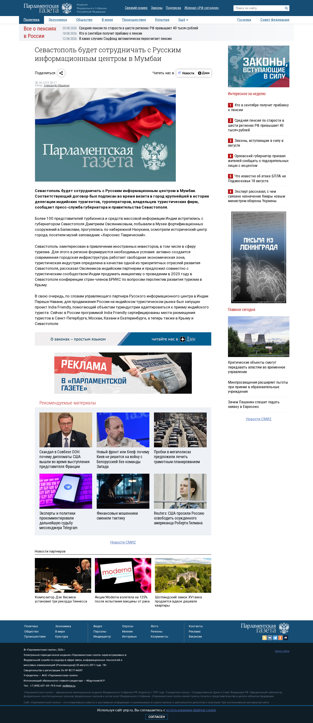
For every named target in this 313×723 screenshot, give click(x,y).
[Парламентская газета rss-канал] (264, 637)
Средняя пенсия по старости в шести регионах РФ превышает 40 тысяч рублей (130, 28)
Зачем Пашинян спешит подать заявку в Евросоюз (254, 404)
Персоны (99, 631)
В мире (107, 20)
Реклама (194, 631)
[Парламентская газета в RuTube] (285, 637)
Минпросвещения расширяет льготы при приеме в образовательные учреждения (258, 387)
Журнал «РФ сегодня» (201, 8)
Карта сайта (282, 651)
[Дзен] (203, 73)
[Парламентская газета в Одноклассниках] (280, 637)
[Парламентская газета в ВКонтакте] (270, 637)
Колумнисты (159, 636)
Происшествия (134, 20)
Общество (84, 20)
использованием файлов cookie (191, 710)
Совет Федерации (274, 20)
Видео (97, 626)
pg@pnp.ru (69, 685)
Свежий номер (136, 8)
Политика (31, 20)
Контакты (196, 626)
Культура (162, 20)
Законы (156, 8)
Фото (154, 626)
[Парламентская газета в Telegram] (275, 637)
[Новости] (186, 73)
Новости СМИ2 (123, 542)
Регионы (156, 631)
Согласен (156, 717)
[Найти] (286, 8)
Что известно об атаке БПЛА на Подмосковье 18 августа (257, 178)
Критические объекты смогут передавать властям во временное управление (256, 367)
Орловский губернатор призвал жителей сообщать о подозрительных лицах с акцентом (258, 161)
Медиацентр (102, 636)
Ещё (181, 20)
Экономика (58, 20)
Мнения (127, 631)
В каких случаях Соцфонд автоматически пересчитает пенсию (117, 38)
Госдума (244, 20)
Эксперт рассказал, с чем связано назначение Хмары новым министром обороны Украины (256, 196)
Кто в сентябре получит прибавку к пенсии (102, 33)
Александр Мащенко (56, 85)
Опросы (127, 626)
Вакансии (195, 636)
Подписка (173, 8)
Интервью (129, 636)
